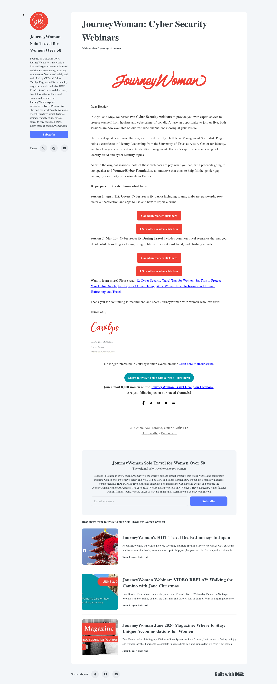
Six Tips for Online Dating (136, 286)
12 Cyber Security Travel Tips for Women (164, 280)
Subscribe (49, 134)
